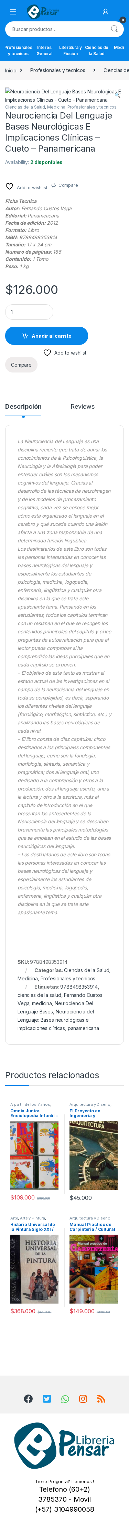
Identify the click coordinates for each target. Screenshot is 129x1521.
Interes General (44, 50)
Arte (14, 1218)
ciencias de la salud (39, 995)
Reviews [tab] (82, 407)
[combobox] (55, 29)
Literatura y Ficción (70, 50)
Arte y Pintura (32, 1218)
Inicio (11, 70)
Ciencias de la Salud (96, 50)
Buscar (114, 29)
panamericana (83, 1028)
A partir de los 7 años (30, 1104)
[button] (117, 95)
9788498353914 (78, 987)
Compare (68, 185)
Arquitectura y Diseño (89, 1104)
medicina (42, 1003)
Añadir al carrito (52, 336)
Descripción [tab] (23, 407)
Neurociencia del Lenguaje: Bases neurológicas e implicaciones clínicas (56, 1020)
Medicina (56, 107)
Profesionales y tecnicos (18, 50)
